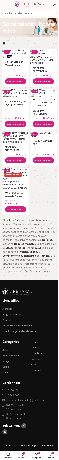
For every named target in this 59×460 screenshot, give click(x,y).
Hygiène (35, 342)
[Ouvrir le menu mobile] (4, 4)
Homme (35, 359)
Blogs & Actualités (12, 314)
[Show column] (4, 43)
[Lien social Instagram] (4, 431)
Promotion (36, 370)
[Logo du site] (29, 3)
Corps (5, 366)
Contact (6, 320)
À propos (7, 308)
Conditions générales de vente (19, 331)
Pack (33, 364)
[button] (15, 81)
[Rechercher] (53, 13)
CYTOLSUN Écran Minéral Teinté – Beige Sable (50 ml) (15, 64)
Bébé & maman (11, 355)
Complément (38, 353)
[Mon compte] (55, 4)
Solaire (6, 350)
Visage (6, 361)
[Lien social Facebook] (23, 425)
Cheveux (6, 372)
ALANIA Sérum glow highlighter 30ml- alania (15, 104)
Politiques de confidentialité (18, 325)
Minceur (35, 347)
